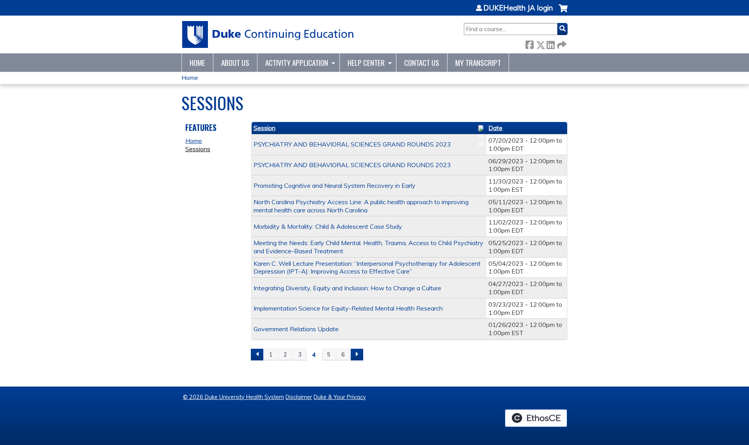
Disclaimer (299, 397)
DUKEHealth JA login (518, 8)
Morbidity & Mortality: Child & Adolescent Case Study (328, 226)
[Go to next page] (357, 354)
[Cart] (563, 12)
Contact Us (421, 62)
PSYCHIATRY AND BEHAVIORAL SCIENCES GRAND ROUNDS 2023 (352, 144)
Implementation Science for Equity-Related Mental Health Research (348, 308)
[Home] (268, 34)
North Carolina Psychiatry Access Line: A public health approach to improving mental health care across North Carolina (361, 206)
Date (495, 128)
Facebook (529, 43)
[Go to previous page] (257, 354)
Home (197, 62)
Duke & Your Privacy (340, 397)
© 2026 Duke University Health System (233, 397)
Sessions (197, 149)
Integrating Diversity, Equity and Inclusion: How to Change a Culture (347, 288)
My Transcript (478, 62)
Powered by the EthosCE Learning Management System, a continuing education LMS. (536, 418)
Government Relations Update (296, 329)
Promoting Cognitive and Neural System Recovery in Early (334, 185)
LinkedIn (550, 43)
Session (264, 128)
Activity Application (296, 62)
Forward (561, 43)
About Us (235, 62)
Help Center (366, 62)
